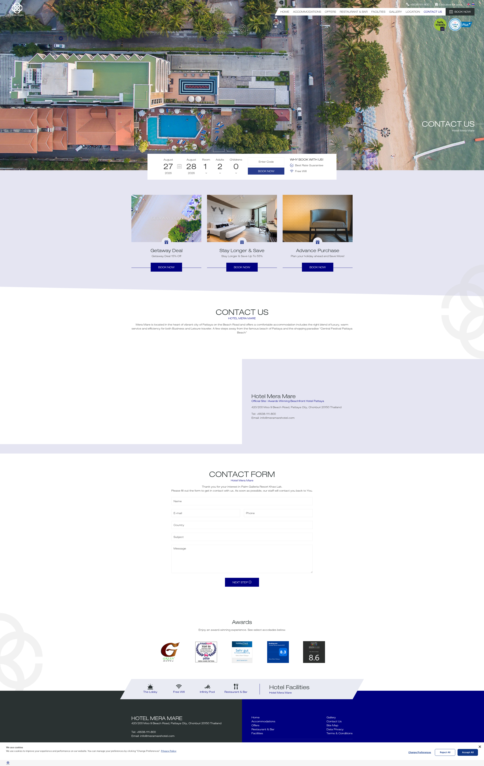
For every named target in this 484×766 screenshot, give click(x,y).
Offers (330, 11)
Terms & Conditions (340, 733)
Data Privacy (335, 729)
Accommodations (307, 11)
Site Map (332, 725)
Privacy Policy (168, 751)
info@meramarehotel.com (277, 417)
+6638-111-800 (266, 413)
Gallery (395, 11)
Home (284, 11)
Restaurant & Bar (354, 11)
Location (413, 11)
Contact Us (433, 11)
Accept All (468, 752)
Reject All (445, 752)
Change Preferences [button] (419, 752)
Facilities (378, 11)
